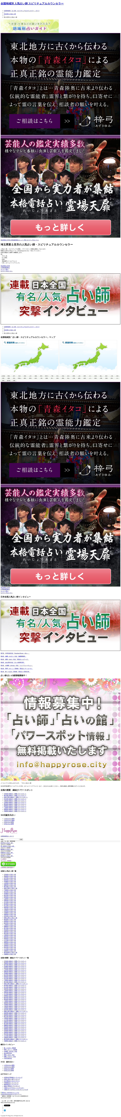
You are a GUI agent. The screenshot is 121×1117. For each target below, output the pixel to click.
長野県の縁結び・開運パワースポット (15, 992)
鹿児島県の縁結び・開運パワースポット (16, 1039)
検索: (2, 839)
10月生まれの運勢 (9, 820)
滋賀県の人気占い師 (10, 914)
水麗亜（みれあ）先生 (10, 1051)
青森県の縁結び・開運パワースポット (15, 963)
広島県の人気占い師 (10, 935)
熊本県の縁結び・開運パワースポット (15, 1034)
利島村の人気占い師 (7, 852)
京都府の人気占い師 (10, 912)
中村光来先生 (8, 1058)
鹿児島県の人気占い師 (10, 952)
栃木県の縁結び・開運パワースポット (15, 975)
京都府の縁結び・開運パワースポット (15, 802)
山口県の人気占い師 (10, 940)
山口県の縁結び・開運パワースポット (15, 1020)
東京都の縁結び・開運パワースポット (15, 795)
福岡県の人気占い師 (10, 942)
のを (7, 268)
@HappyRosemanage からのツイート (11, 1094)
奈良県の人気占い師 (10, 916)
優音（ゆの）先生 (9, 1055)
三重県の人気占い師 (10, 924)
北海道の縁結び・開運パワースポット (15, 793)
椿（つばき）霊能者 (10, 1048)
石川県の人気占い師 (10, 902)
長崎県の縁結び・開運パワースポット (15, 1032)
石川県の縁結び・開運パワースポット (15, 994)
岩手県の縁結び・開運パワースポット (15, 964)
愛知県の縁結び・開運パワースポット (15, 804)
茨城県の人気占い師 (10, 893)
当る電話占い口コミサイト (12, 1081)
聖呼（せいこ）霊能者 (10, 1049)
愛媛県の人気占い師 (10, 926)
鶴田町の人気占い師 (7, 849)
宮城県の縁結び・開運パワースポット (15, 966)
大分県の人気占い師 (10, 949)
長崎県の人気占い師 (10, 945)
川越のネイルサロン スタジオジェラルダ (16, 1089)
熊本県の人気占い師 (10, 947)
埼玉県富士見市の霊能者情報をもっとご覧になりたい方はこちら (20, 240)
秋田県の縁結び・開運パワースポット (15, 968)
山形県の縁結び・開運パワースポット (15, 970)
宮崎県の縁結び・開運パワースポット (15, 1037)
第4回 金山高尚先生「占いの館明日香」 (13, 662)
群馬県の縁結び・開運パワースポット (15, 976)
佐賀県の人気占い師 (10, 944)
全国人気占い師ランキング (12, 1079)
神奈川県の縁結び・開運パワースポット (16, 797)
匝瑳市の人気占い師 (7, 843)
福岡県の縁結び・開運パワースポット (15, 809)
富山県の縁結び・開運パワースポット (15, 987)
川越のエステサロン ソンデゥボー (14, 1088)
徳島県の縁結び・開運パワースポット (15, 1022)
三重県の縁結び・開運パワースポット (15, 807)
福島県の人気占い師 (10, 885)
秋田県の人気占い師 (10, 879)
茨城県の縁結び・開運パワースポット (15, 973)
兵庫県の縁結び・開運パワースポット (15, 1008)
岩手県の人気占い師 (10, 878)
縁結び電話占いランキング (12, 1086)
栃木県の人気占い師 (10, 895)
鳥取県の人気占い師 (10, 937)
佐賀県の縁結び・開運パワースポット (15, 1030)
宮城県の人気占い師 (10, 881)
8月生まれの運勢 (9, 824)
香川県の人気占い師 (10, 928)
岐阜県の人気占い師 (10, 923)
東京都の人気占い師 (10, 886)
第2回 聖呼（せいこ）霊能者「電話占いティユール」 (17, 668)
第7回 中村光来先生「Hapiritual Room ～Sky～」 (15, 653)
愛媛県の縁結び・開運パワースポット (15, 1025)
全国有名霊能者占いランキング (13, 1077)
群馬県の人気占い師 (10, 897)
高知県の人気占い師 (10, 930)
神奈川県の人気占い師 (10, 888)
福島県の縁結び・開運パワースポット (15, 971)
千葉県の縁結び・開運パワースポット (15, 980)
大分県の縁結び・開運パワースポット (15, 1035)
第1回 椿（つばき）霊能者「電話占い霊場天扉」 (15, 671)
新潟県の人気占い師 (10, 904)
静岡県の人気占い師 (10, 921)
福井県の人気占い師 (10, 907)
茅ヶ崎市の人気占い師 (8, 846)
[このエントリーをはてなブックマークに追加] (5, 1110)
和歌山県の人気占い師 (10, 918)
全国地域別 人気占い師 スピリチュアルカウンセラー (32, 3)
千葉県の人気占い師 (10, 890)
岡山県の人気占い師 (10, 933)
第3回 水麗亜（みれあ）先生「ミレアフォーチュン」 (17, 665)
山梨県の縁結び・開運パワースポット (15, 990)
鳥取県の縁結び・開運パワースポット (15, 1013)
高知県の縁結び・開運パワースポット (15, 1027)
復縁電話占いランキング (11, 1084)
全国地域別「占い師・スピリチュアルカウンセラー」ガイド (22, 10)
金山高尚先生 (8, 1053)
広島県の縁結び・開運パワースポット (15, 1018)
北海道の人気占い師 (10, 874)
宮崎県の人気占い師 (10, 950)
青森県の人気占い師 (10, 876)
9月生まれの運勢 (9, 822)
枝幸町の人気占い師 (7, 856)
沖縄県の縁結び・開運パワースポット (15, 811)
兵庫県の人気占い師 (10, 911)
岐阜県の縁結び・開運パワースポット (15, 997)
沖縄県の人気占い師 (10, 954)
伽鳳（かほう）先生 (10, 1056)
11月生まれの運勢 (9, 818)
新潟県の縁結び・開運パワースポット (15, 985)
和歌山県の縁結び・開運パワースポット (16, 1011)
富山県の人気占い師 (10, 905)
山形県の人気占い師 (10, 883)
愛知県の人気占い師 (10, 919)
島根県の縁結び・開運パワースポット (15, 1015)
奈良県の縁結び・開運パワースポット (15, 1009)
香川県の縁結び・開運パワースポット (15, 1023)
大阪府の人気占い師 (10, 909)
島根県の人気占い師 (10, 938)
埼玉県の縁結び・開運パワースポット (15, 799)
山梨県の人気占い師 (10, 898)
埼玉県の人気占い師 (10, 14)
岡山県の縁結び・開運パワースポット (15, 1016)
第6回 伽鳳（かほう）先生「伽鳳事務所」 (13, 656)
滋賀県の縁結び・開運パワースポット (15, 1003)
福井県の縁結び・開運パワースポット (15, 989)
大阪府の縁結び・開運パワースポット (15, 800)
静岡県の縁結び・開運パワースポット (15, 806)
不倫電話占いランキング (11, 1082)
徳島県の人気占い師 (10, 931)
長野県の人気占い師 (10, 900)
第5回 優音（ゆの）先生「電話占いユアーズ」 (15, 659)
